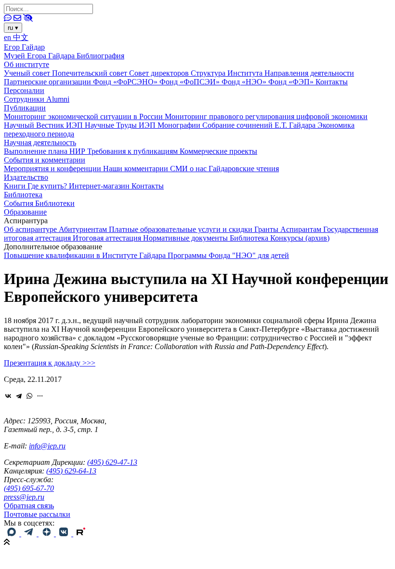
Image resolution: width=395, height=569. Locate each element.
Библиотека (23, 194)
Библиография (100, 56)
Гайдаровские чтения (244, 168)
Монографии (180, 125)
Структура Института (227, 73)
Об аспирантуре (31, 229)
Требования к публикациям (133, 151)
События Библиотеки (39, 203)
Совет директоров (160, 73)
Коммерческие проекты (218, 151)
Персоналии (24, 90)
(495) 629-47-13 (112, 462)
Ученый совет (28, 73)
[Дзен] (47, 533)
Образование (25, 212)
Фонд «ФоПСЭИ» (190, 82)
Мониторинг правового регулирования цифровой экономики (266, 116)
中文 (20, 37)
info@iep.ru (47, 446)
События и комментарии (44, 160)
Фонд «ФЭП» (292, 82)
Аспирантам (301, 229)
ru (13, 27)
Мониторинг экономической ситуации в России (84, 116)
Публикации (25, 108)
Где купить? (48, 186)
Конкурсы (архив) (299, 238)
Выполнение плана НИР (45, 151)
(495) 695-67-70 (29, 488)
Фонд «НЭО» (245, 82)
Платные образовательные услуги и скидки (181, 229)
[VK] (64, 533)
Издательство (26, 177)
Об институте (26, 64)
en (8, 37)
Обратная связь (29, 505)
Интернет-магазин (100, 186)
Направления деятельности (309, 73)
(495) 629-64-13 (71, 471)
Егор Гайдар (24, 47)
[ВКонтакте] (8, 396)
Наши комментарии (136, 168)
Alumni (57, 99)
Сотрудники (25, 99)
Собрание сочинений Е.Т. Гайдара (259, 125)
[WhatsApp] (29, 396)
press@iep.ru (24, 497)
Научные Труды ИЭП (121, 125)
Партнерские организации (48, 82)
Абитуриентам (84, 229)
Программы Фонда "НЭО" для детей (228, 255)
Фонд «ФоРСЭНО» (126, 82)
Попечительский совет (90, 73)
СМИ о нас (189, 168)
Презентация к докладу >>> (49, 363)
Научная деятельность (40, 142)
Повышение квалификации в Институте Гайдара (86, 255)
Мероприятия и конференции (53, 168)
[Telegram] (18, 396)
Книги (15, 186)
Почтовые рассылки (37, 514)
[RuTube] (81, 533)
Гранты (267, 229)
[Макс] (12, 533)
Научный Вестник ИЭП (44, 125)
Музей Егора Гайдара (40, 56)
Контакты (332, 82)
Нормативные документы (186, 238)
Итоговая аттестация (108, 238)
